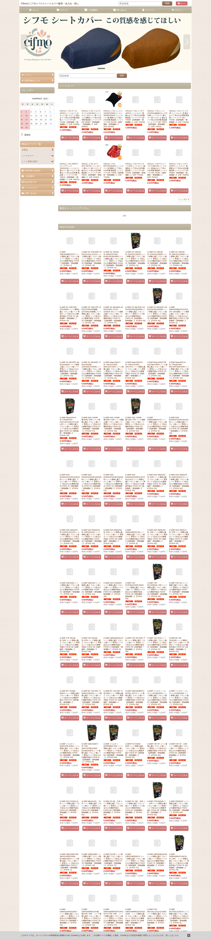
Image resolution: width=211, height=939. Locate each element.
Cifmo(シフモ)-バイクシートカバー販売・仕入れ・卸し (50, 3)
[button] (24, 41)
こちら (176, 935)
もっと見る (183, 199)
